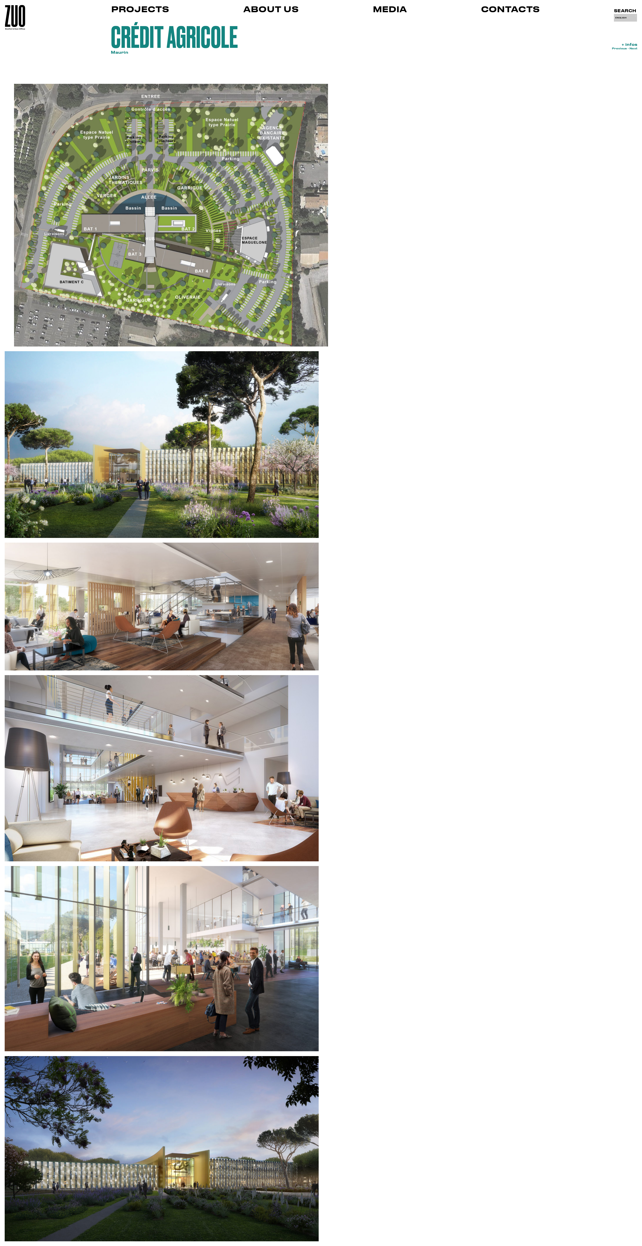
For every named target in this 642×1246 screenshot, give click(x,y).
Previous (620, 48)
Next (633, 48)
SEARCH (625, 10)
